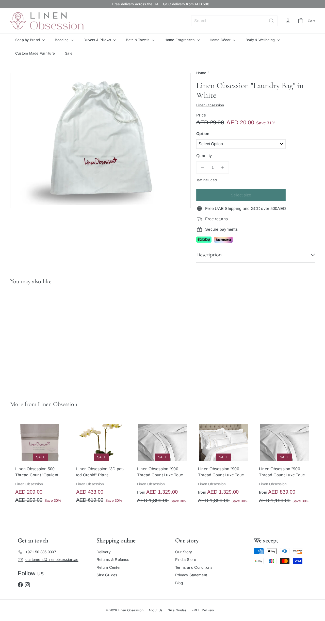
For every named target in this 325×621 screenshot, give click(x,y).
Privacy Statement (191, 575)
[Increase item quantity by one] (223, 167)
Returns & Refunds (112, 559)
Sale (68, 53)
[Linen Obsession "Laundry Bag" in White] (35, 340)
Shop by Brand (28, 40)
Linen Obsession (57, 404)
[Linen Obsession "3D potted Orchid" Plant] (101, 463)
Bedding (62, 40)
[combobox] (234, 20)
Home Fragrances (180, 40)
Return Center (108, 567)
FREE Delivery (202, 610)
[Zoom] (100, 140)
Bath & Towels (138, 40)
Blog (179, 583)
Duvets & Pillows (98, 40)
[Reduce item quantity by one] (202, 167)
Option (202, 133)
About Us (156, 610)
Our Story (183, 552)
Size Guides (107, 575)
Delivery (103, 552)
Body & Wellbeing (261, 40)
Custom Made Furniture (35, 53)
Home (201, 73)
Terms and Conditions (194, 567)
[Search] (271, 20)
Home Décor (221, 40)
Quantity (204, 156)
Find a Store (185, 559)
